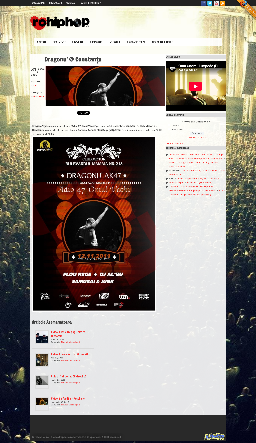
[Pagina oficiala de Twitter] (210, 5)
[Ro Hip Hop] (60, 30)
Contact (71, 3)
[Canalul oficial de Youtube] (216, 5)
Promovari (96, 42)
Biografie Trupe (136, 42)
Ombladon (177, 129)
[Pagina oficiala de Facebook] (203, 5)
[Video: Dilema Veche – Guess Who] (42, 360)
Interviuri (115, 42)
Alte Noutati (66, 360)
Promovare (55, 3)
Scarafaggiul (176, 182)
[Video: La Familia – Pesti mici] (42, 404)
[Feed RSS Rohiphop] (223, 5)
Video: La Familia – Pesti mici (68, 399)
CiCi (33, 85)
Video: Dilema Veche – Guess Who (70, 354)
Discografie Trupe (162, 42)
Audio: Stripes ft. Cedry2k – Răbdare (198, 178)
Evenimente (59, 42)
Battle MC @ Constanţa (200, 182)
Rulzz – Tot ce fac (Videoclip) (68, 376)
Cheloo (175, 125)
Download (78, 42)
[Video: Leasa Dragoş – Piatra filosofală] (42, 337)
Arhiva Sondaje (174, 143)
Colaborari (38, 3)
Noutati (41, 42)
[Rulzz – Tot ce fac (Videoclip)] (42, 382)
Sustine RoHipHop (91, 3)
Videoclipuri (74, 342)
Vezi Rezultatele (197, 137)
